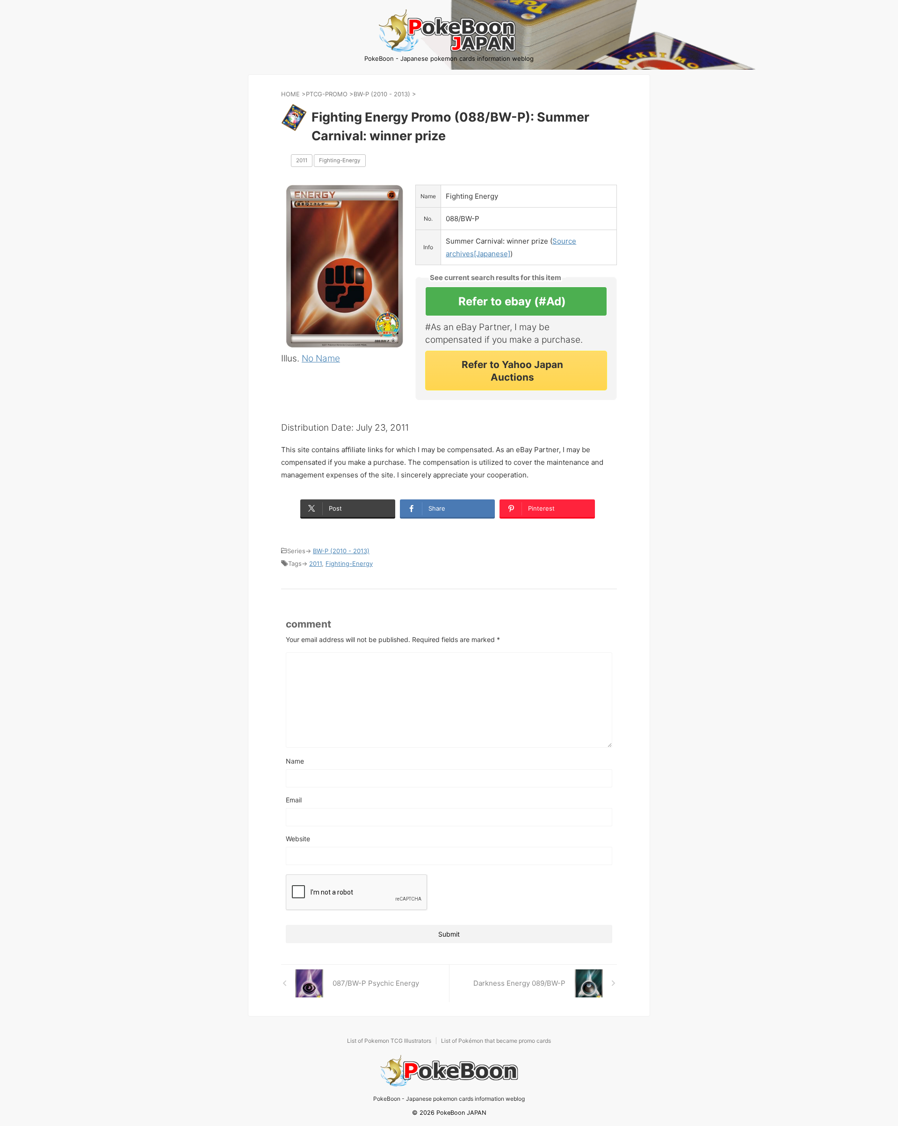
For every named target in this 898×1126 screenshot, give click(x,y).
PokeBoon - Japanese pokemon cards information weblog (449, 1098)
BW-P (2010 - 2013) (341, 551)
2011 (301, 160)
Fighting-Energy (340, 160)
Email (294, 800)
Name (295, 761)
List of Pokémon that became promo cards (496, 1040)
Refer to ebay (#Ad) (512, 301)
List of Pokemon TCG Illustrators (389, 1040)
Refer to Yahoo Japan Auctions (512, 371)
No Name (321, 358)
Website (298, 839)
